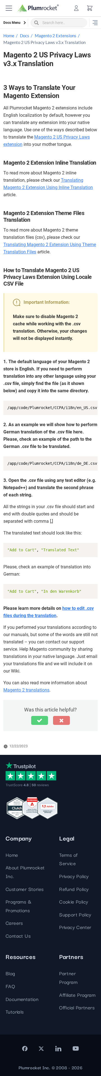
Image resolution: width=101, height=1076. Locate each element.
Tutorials (15, 1011)
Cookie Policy (73, 901)
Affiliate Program (77, 994)
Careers (14, 922)
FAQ (10, 986)
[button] (9, 8)
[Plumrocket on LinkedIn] (58, 1048)
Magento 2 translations (26, 690)
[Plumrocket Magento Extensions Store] (38, 8)
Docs (24, 35)
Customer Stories (24, 889)
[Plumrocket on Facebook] (25, 1048)
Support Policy (75, 914)
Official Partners (77, 1007)
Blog (10, 973)
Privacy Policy (74, 876)
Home (8, 35)
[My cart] (89, 8)
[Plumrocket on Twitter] (41, 1048)
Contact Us (18, 935)
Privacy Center (75, 927)
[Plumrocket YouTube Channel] (75, 1048)
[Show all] (95, 22)
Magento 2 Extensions (55, 35)
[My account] (76, 8)
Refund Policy (74, 889)
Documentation (22, 999)
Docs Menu (11, 23)
